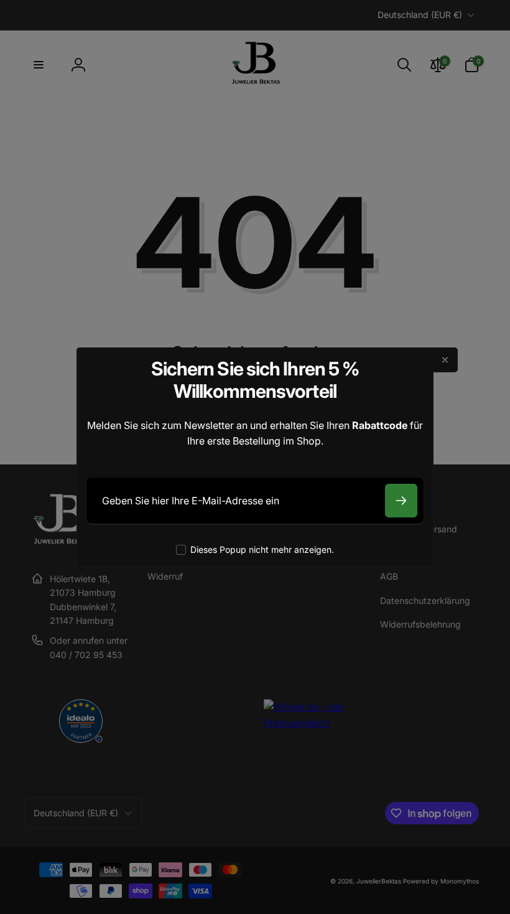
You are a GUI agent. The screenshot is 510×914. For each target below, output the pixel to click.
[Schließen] (445, 359)
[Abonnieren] (401, 500)
